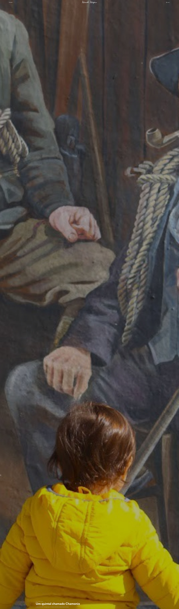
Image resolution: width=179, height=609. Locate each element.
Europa (39, 601)
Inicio (36, 601)
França (42, 601)
